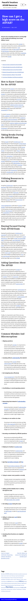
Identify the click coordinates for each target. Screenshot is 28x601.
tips (22, 254)
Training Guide (9, 589)
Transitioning (18, 589)
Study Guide (23, 587)
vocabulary (7, 116)
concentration (15, 161)
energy (23, 147)
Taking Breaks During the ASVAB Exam (12, 67)
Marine (9, 581)
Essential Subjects (20, 575)
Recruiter (22, 585)
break (2, 150)
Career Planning (12, 575)
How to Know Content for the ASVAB (12, 64)
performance (22, 143)
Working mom (7, 591)
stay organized (16, 240)
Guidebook (3, 579)
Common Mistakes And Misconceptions (13, 77)
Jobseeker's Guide (19, 579)
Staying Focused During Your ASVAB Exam (13, 72)
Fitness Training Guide (14, 577)
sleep (2, 245)
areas (8, 108)
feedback (18, 305)
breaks (6, 142)
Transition (14, 589)
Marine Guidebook (15, 581)
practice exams (18, 106)
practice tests (19, 284)
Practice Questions (10, 585)
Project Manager (17, 585)
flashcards (15, 192)
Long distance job (4, 581)
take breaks (16, 49)
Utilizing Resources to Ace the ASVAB (12, 69)
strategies (23, 53)
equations (22, 117)
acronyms (19, 99)
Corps (16, 575)
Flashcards (21, 577)
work (15, 517)
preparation (4, 110)
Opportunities (24, 583)
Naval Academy (14, 583)
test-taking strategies (13, 462)
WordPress (14, 599)
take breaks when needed (12, 499)
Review (9, 587)
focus (18, 150)
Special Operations (16, 587)
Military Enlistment (7, 583)
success (8, 114)
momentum (9, 156)
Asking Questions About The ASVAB (12, 74)
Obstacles (19, 583)
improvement (18, 199)
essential (20, 165)
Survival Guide (3, 589)
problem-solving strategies (10, 119)
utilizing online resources (16, 105)
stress (8, 159)
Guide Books (7, 579)
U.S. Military (23, 589)
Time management (6, 205)
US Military (3, 591)
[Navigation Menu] (22, 4)
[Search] (25, 4)
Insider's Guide (13, 579)
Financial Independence (5, 577)
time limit (15, 276)
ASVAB (20, 44)
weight (21, 543)
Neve (2, 599)
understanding (16, 163)
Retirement (3, 587)
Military (21, 581)
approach (3, 187)
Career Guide (6, 575)
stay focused (5, 51)
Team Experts (7, 27)
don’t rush (7, 252)
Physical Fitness (4, 585)
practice (12, 123)
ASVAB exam (17, 142)
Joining (25, 579)
